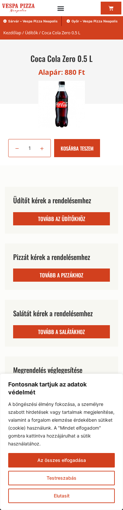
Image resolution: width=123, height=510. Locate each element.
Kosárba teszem (77, 148)
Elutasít (62, 495)
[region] (61, 442)
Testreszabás (61, 478)
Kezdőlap (12, 33)
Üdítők (31, 33)
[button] (60, 8)
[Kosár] (111, 8)
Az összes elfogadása (61, 460)
